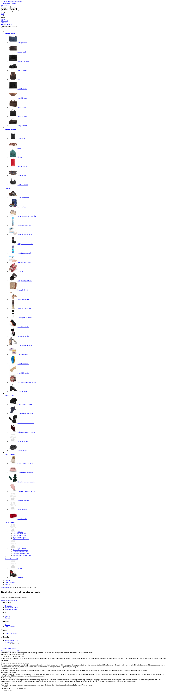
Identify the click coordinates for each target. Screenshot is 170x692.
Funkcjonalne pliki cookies (9, 669)
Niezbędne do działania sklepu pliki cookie (16, 663)
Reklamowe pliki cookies (9, 678)
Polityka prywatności (11, 607)
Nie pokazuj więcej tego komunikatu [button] (12, 654)
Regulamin (8, 606)
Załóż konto (12, 3)
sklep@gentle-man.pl (15, 1)
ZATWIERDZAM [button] (6, 683)
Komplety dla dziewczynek (21, 553)
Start (2, 14)
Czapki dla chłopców (19, 533)
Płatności (7, 625)
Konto (3, 19)
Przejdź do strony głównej (9, 600)
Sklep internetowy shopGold (10, 651)
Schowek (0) (5, 5)
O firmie (7, 584)
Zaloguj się (4, 3)
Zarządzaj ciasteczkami (9, 648)
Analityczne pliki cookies (9, 672)
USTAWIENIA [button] (6, 687)
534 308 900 (5, 1)
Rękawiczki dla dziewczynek (22, 555)
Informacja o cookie (11, 609)
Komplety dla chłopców (20, 537)
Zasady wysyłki (10, 582)
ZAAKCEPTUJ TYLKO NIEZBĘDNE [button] (13, 688)
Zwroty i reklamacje (11, 633)
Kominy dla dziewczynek (21, 551)
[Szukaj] (1, 12)
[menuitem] (70, 79)
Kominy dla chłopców (19, 535)
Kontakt (7, 580)
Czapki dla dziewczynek (20, 550)
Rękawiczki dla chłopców (21, 539)
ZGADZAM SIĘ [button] (6, 690)
